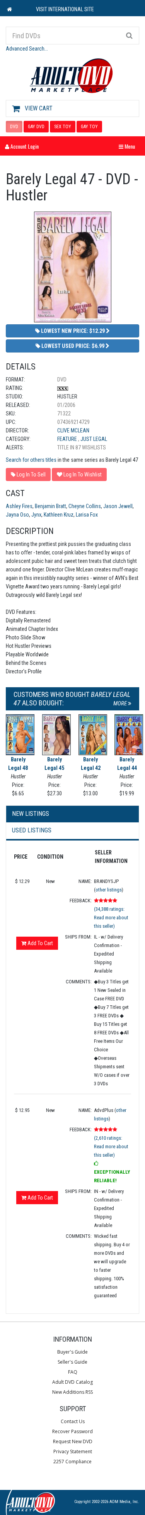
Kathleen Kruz (58, 515)
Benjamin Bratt (50, 506)
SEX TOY (62, 126)
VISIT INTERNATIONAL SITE (65, 9)
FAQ (72, 1372)
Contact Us (73, 1421)
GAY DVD (36, 126)
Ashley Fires (19, 506)
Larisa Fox (87, 515)
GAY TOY (89, 126)
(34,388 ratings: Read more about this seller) (111, 917)
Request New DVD (72, 1441)
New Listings (30, 813)
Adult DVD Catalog (72, 1382)
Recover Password (72, 1431)
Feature (67, 439)
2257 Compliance (72, 1461)
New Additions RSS (72, 1392)
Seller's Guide (72, 1362)
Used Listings (31, 830)
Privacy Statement (72, 1451)
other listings (109, 890)
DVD (14, 126)
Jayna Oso (17, 515)
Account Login (24, 146)
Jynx (36, 515)
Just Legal (93, 439)
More (120, 703)
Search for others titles (31, 460)
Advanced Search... (27, 49)
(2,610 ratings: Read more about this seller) (111, 1146)
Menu (128, 146)
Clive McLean (73, 430)
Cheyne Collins (84, 506)
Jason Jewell (118, 506)
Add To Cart (39, 943)
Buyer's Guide (72, 1352)
